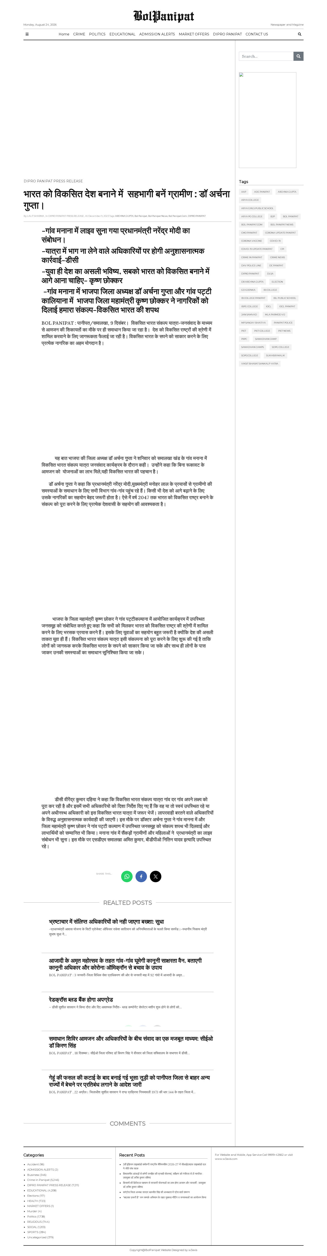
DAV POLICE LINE (251, 265)
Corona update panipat (280, 232)
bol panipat (141, 216)
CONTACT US (257, 34)
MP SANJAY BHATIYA (253, 322)
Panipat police (283, 322)
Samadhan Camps (252, 347)
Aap (243, 191)
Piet (243, 330)
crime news (277, 257)
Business (33, 1175)
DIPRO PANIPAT (227, 34)
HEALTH (32, 1201)
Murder (32, 1211)
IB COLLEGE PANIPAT (253, 298)
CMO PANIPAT (249, 232)
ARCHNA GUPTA (124, 216)
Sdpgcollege (249, 355)
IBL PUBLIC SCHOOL (284, 298)
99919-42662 (276, 1154)
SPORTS (32, 1232)
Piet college (262, 330)
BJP (273, 216)
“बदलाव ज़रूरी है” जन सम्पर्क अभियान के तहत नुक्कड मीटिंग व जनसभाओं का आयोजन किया (165, 1197)
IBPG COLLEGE (249, 306)
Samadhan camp (265, 339)
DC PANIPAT (276, 265)
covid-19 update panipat (256, 249)
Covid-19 (275, 241)
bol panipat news (158, 216)
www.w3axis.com (226, 1159)
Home (64, 34)
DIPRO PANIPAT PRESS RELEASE (53, 181)
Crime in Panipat (251, 257)
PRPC (244, 339)
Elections (33, 1195)
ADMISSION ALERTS (157, 34)
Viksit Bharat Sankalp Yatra (259, 363)
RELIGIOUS (34, 1221)
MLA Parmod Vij (275, 314)
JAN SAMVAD (249, 314)
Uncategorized (36, 1237)
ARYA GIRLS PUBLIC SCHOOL (257, 208)
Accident (33, 1164)
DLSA (270, 273)
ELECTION (277, 281)
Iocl (268, 306)
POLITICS (97, 34)
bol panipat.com (178, 216)
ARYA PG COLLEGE (251, 216)
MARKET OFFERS (194, 34)
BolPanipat (163, 15)
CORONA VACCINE (251, 241)
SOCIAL (32, 1227)
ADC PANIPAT (262, 191)
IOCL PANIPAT (287, 306)
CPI (282, 249)
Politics (31, 1216)
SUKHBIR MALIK (275, 355)
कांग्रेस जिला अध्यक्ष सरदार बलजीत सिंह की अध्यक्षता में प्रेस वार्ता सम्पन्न (156, 1192)
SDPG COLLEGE (280, 347)
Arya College (250, 200)
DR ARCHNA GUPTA (252, 281)
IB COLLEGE (270, 290)
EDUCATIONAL (122, 34)
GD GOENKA (248, 290)
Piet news (284, 330)
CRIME (79, 34)
